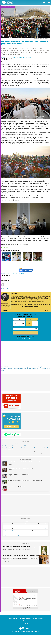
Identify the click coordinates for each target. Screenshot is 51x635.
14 (5, 530)
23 (18, 532)
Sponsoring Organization (25, 618)
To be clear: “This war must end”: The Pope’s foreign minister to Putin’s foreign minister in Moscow (21, 443)
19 (38, 530)
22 (12, 532)
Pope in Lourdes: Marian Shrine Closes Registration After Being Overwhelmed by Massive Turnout (21, 453)
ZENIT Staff (15, 57)
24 (25, 532)
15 (12, 530)
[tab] (19, 591)
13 (45, 528)
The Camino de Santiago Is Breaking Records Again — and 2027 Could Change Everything (25, 480)
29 (12, 535)
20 (45, 530)
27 (45, 532)
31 (25, 535)
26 (38, 532)
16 (18, 530)
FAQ (14, 618)
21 (5, 532)
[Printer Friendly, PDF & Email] (4, 247)
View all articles (5, 288)
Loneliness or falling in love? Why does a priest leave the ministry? (20, 468)
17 (25, 530)
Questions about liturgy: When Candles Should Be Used (18, 474)
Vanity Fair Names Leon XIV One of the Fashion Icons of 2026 (14, 445)
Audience (17, 618)
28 (5, 535)
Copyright (40, 618)
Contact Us (25, 620)
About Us (10, 618)
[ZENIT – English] (14, 2)
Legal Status (34, 618)
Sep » (6, 538)
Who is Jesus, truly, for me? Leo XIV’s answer (16, 486)
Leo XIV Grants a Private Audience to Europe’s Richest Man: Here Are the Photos (18, 451)
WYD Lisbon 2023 (10, 6)
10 (25, 528)
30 (18, 535)
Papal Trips (3, 6)
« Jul (3, 538)
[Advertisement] (25, 356)
